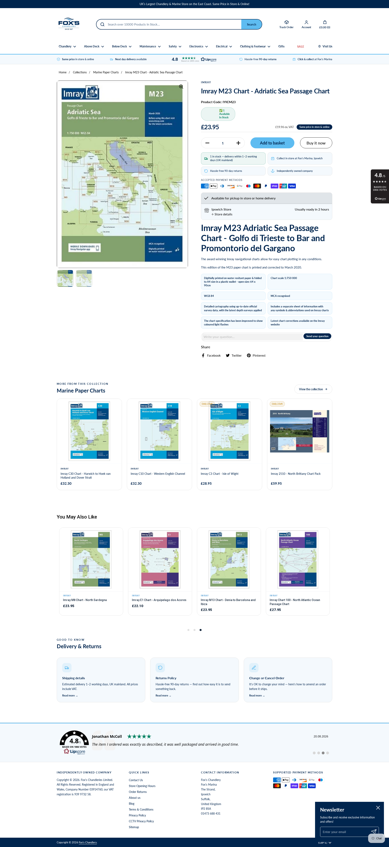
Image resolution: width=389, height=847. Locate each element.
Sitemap (134, 827)
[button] (193, 59)
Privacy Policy (137, 815)
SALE (300, 46)
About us (134, 797)
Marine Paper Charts (106, 72)
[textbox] (252, 337)
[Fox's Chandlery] (69, 24)
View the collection (311, 389)
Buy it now (316, 142)
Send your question (317, 336)
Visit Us (327, 46)
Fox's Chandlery (88, 842)
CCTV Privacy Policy (141, 821)
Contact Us (136, 780)
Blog (131, 803)
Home (62, 72)
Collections (80, 72)
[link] (194, 742)
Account (306, 27)
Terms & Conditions (141, 809)
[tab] (222, 214)
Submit (251, 24)
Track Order (286, 27)
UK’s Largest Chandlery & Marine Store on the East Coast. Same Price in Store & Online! (194, 4)
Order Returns (138, 792)
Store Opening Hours (142, 786)
